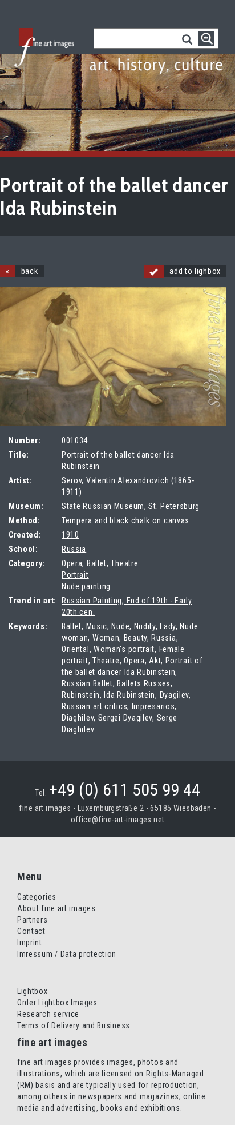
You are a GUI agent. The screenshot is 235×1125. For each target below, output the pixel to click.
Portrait (75, 574)
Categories (36, 896)
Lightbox (32, 991)
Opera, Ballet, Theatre (100, 563)
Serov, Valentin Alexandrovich (115, 480)
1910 (70, 534)
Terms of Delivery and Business (73, 1025)
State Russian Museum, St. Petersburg (131, 506)
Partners (32, 919)
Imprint (29, 942)
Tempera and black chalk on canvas (125, 520)
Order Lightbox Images (57, 1002)
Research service (48, 1014)
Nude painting (86, 586)
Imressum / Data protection (66, 954)
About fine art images (56, 908)
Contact (31, 931)
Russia (74, 549)
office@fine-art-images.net (118, 819)
